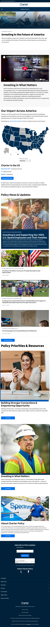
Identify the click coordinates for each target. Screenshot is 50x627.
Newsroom (4, 581)
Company (3, 578)
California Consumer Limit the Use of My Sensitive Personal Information (25, 621)
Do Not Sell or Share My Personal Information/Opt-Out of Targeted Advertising (25, 618)
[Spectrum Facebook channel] (28, 571)
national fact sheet (15, 121)
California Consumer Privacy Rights (25, 615)
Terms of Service (25, 609)
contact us (29, 624)
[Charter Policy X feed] (21, 571)
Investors (3, 585)
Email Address (20, 547)
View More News (8, 340)
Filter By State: (23, 158)
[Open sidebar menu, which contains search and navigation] (2, 9)
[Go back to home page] (25, 603)
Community (4, 591)
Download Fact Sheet (7, 178)
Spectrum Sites (5, 598)
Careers (3, 588)
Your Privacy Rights (25, 612)
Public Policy (4, 595)
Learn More (8, 418)
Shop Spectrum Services (7, 1)
